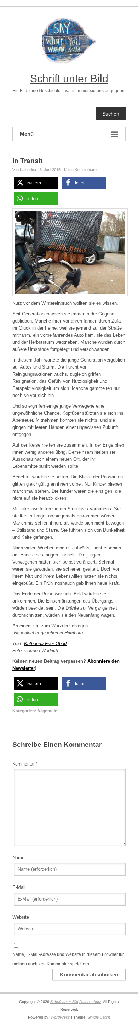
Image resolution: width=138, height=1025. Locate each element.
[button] (36, 183)
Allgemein (47, 710)
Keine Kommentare (80, 170)
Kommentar (25, 764)
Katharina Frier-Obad (45, 643)
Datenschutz (90, 1001)
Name (18, 857)
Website (20, 917)
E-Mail (18, 887)
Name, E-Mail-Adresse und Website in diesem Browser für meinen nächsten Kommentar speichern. (68, 959)
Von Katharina (24, 170)
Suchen (110, 114)
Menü (27, 134)
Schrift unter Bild (69, 78)
